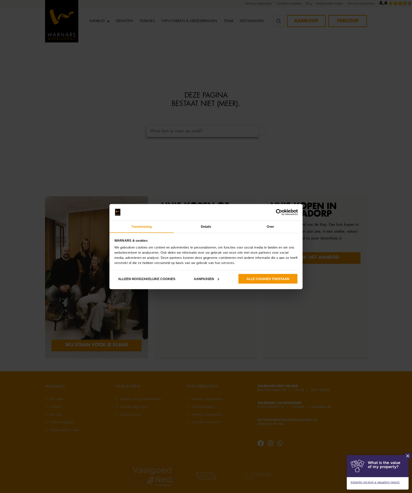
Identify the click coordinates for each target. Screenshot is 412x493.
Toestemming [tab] (141, 226)
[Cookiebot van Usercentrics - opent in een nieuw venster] (279, 212)
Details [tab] (206, 226)
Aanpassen (204, 278)
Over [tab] (270, 226)
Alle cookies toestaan (268, 278)
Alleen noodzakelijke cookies (146, 278)
